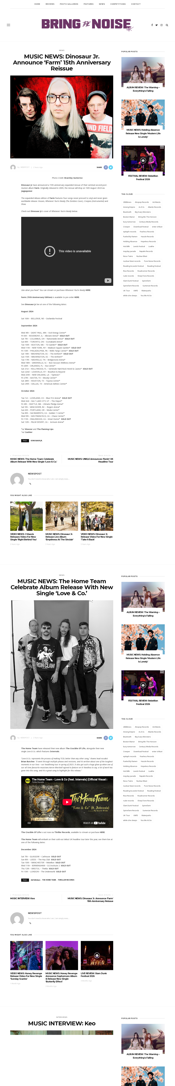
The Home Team (49, 880)
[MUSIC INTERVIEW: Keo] (61, 1065)
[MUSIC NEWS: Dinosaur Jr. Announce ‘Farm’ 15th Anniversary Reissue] (61, 117)
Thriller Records (66, 880)
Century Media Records (148, 222)
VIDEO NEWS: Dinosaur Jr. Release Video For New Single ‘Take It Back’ (97, 537)
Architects (156, 202)
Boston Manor (129, 217)
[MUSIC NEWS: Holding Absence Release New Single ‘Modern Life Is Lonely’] (143, 114)
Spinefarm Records (131, 285)
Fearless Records (147, 231)
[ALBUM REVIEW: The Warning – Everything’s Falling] (143, 72)
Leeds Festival (139, 246)
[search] (167, 25)
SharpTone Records (146, 276)
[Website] (30, 923)
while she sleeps (130, 295)
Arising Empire (129, 207)
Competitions (118, 4)
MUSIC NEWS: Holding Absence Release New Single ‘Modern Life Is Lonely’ (143, 133)
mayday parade (129, 251)
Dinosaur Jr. (37, 440)
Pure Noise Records (152, 261)
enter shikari (157, 226)
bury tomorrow (129, 222)
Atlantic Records (154, 207)
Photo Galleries (69, 4)
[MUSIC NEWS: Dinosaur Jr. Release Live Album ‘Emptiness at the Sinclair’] (62, 516)
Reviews (50, 4)
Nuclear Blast (141, 256)
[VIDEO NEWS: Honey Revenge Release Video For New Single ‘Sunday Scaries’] (26, 955)
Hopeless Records (148, 241)
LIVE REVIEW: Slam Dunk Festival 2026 (94, 974)
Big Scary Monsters (143, 212)
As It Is (141, 207)
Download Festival (141, 226)
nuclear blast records (132, 261)
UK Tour (126, 290)
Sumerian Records (150, 285)
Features (89, 4)
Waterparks (146, 290)
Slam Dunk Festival (130, 281)
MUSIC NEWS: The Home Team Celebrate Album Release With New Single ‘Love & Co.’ (33, 460)
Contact (136, 4)
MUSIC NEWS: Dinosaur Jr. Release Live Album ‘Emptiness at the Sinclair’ (59, 537)
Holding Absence (130, 241)
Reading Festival (154, 266)
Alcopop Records (142, 202)
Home (37, 4)
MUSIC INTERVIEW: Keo (22, 898)
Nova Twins (128, 256)
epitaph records (129, 231)
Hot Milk (126, 246)
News (102, 4)
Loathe (151, 246)
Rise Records (128, 271)
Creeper (126, 226)
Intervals (35, 880)
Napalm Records (146, 251)
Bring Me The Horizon (147, 217)
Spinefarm (146, 281)
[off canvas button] (8, 25)
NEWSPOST (25, 167)
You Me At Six (146, 295)
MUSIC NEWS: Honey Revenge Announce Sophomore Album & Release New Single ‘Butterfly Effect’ (61, 977)
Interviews (61, 1017)
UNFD (135, 290)
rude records (128, 276)
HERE (88, 290)
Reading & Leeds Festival (133, 266)
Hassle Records (147, 236)
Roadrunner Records (146, 271)
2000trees (127, 202)
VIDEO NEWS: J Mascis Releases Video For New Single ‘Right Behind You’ (23, 537)
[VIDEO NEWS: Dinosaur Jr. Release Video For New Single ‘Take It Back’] (97, 516)
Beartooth (127, 212)
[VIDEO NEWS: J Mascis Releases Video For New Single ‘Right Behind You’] (26, 516)
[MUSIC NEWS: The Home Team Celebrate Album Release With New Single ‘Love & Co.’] (61, 664)
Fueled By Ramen (130, 236)
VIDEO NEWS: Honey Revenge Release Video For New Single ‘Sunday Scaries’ (26, 976)
